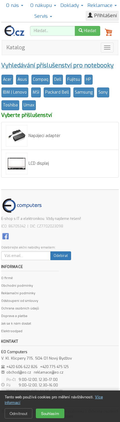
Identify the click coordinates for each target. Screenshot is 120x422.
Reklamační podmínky (18, 293)
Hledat (89, 31)
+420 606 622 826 (22, 367)
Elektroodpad (11, 331)
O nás (13, 5)
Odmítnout (18, 413)
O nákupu (41, 5)
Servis (41, 16)
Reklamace (100, 5)
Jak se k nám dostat (16, 323)
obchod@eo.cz (18, 372)
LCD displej (38, 163)
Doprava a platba (14, 316)
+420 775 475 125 (54, 367)
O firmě (7, 278)
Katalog (15, 47)
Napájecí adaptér (44, 136)
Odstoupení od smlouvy (19, 301)
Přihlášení (105, 15)
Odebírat (61, 255)
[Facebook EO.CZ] (5, 236)
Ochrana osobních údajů (20, 308)
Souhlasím (50, 413)
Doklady (70, 5)
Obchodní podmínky (17, 285)
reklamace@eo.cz (48, 372)
